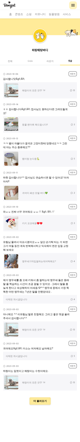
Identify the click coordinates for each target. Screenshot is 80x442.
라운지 (50, 61)
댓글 (70, 60)
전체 (10, 61)
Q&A (30, 61)
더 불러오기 (40, 400)
